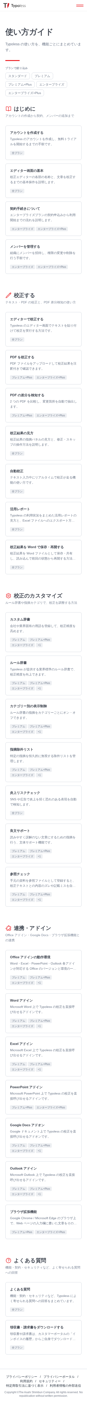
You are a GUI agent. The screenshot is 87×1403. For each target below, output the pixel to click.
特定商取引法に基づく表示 (25, 1385)
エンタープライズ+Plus (24, 93)
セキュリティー (50, 1381)
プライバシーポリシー (21, 1376)
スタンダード (17, 76)
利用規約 (26, 1381)
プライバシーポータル (59, 1376)
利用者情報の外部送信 (65, 1385)
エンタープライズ (51, 84)
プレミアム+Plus (20, 84)
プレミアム (42, 76)
